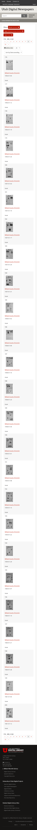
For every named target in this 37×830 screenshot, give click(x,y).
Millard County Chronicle (12, 73)
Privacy (10, 821)
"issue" (7, 35)
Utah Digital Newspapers (10, 786)
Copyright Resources (9, 776)
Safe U (15, 825)
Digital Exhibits (8, 788)
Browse (9, 1)
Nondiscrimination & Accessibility (23, 821)
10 (5, 44)
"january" (13, 27)
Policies (31, 825)
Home (3, 1)
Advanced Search (32, 15)
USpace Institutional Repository (12, 795)
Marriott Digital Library (10, 784)
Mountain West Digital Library (11, 808)
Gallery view (9, 48)
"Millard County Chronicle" (13, 31)
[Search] (24, 15)
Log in (34, 4)
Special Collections (8, 774)
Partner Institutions (9, 806)
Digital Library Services (9, 771)
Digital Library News (9, 793)
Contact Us (16, 1)
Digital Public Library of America (12, 810)
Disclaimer (23, 825)
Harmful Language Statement (11, 4)
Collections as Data (9, 791)
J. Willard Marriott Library (9, 756)
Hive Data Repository (9, 798)
